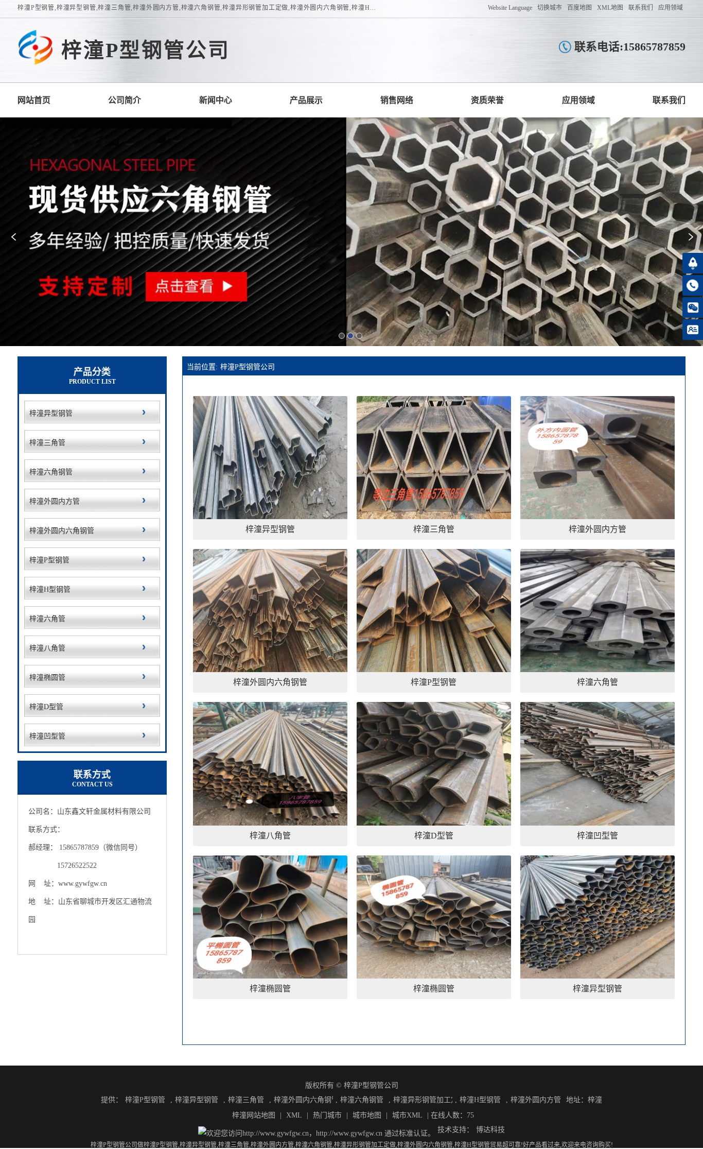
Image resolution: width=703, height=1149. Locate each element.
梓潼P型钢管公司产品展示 (306, 100)
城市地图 (367, 1115)
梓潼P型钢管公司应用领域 (578, 100)
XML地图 (610, 7)
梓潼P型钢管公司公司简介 (124, 100)
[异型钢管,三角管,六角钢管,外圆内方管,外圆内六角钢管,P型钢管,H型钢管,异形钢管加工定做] (35, 48)
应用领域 (670, 7)
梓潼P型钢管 (145, 1100)
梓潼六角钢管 (361, 1100)
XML (294, 1115)
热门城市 (327, 1115)
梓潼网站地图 (253, 1115)
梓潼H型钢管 (480, 1100)
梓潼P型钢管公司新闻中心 (215, 100)
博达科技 (490, 1130)
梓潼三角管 (246, 1100)
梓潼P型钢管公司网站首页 (33, 100)
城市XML (407, 1115)
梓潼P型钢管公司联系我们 (669, 100)
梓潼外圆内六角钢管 (303, 1100)
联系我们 (640, 7)
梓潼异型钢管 (196, 1100)
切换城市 (549, 7)
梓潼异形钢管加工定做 (422, 1100)
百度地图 (579, 7)
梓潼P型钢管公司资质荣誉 (487, 100)
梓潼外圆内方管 (536, 1100)
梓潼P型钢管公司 (247, 367)
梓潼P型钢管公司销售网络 (396, 100)
